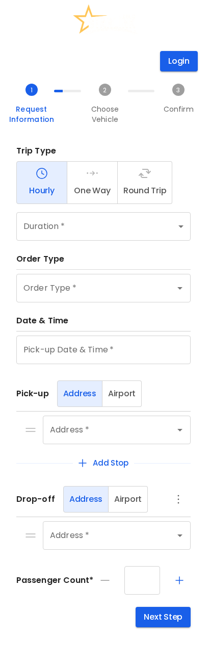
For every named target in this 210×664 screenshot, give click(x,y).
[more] (178, 499)
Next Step (163, 617)
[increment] (179, 580)
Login (179, 61)
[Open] (180, 288)
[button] (103, 226)
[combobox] (89, 288)
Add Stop (110, 462)
